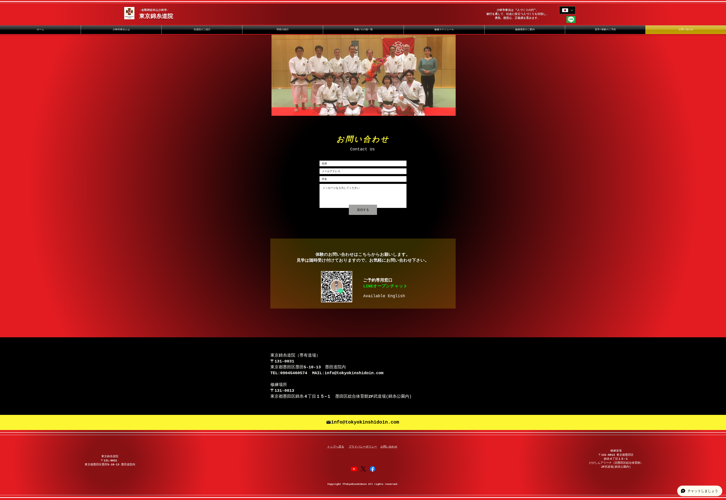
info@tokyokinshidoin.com (353, 373)
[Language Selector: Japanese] (567, 10)
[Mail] (328, 422)
